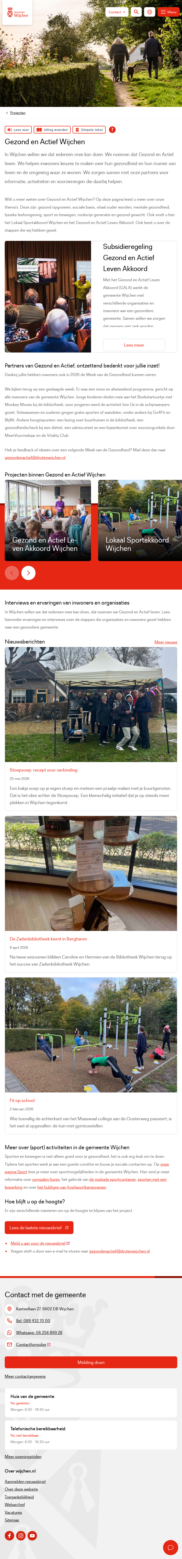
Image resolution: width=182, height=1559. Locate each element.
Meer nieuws (166, 642)
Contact (115, 12)
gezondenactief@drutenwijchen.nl (35, 457)
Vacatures (13, 1512)
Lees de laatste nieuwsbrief (41, 1229)
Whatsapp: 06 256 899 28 (39, 1332)
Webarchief (15, 1504)
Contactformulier (33, 1344)
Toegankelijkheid (19, 1497)
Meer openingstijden (23, 1456)
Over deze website (21, 1489)
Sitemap (12, 1520)
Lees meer (134, 345)
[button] (12, 573)
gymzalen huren (46, 1179)
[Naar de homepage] (17, 12)
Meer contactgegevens (25, 1376)
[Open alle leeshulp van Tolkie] (112, 129)
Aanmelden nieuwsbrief (25, 1481)
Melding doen (91, 1362)
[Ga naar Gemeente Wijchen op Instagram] (21, 1535)
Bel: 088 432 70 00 (33, 1320)
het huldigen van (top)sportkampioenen (71, 1187)
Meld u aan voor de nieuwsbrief (40, 1243)
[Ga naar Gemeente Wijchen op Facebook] (9, 1535)
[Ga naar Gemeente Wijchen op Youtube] (32, 1535)
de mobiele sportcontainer (112, 1179)
